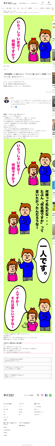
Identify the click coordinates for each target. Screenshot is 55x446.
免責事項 (5, 432)
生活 (18, 8)
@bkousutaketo (46, 103)
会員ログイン (36, 409)
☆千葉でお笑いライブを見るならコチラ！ (14, 367)
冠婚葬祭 (30, 8)
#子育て (5, 69)
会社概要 (5, 435)
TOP (6, 11)
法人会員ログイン (37, 414)
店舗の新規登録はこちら (24, 3)
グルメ (2, 8)
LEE (53, 139)
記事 (53, 8)
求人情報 (42, 8)
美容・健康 (8, 8)
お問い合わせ (22, 425)
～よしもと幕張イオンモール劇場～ (13, 368)
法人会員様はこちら (34, 3)
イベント (36, 8)
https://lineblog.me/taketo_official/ (18, 104)
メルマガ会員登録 (37, 406)
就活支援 (48, 8)
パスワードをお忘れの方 (24, 422)
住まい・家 (23, 8)
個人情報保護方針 (7, 430)
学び (14, 8)
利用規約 (5, 427)
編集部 (53, 115)
